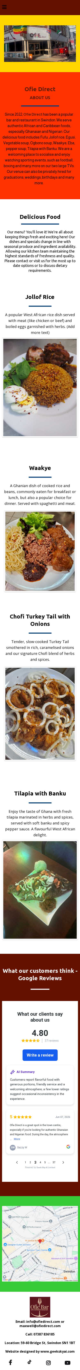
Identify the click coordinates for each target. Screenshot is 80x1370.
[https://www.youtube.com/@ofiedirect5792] (68, 1362)
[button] (4, 7)
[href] (40, 1244)
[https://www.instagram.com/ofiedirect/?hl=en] (49, 1362)
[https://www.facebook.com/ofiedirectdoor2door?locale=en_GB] (11, 1362)
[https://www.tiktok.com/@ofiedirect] (30, 1362)
